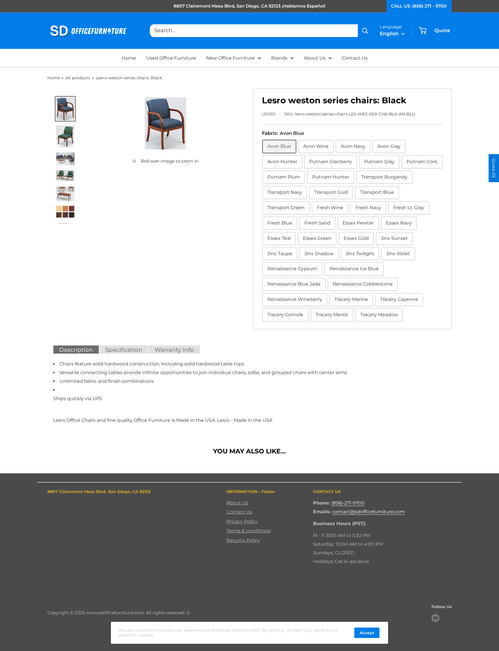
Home (129, 58)
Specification (123, 349)
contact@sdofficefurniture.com (368, 511)
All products (78, 77)
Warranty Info (174, 349)
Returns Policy (243, 540)
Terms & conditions (248, 531)
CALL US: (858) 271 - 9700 (418, 6)
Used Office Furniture (171, 58)
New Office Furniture (230, 58)
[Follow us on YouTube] (435, 618)
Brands (279, 58)
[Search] (365, 30)
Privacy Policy (242, 521)
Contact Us (355, 58)
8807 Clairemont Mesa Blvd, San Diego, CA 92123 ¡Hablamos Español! (249, 6)
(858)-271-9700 (348, 503)
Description (76, 349)
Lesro (269, 114)
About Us (314, 58)
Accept (367, 632)
